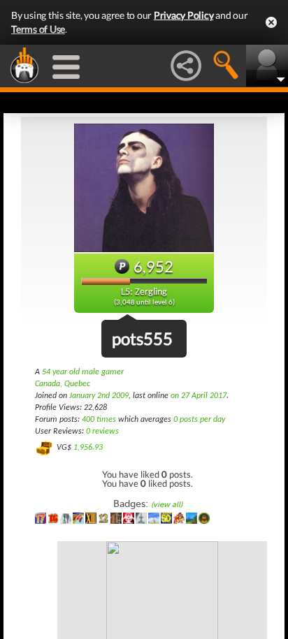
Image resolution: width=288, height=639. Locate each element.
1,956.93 (88, 447)
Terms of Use (38, 29)
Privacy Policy (184, 15)
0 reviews (102, 431)
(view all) (166, 504)
